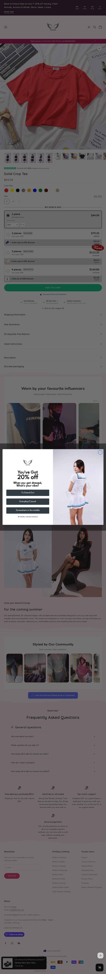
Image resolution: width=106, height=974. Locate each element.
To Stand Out (27, 493)
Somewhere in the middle (28, 510)
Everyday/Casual (28, 501)
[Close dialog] (100, 452)
